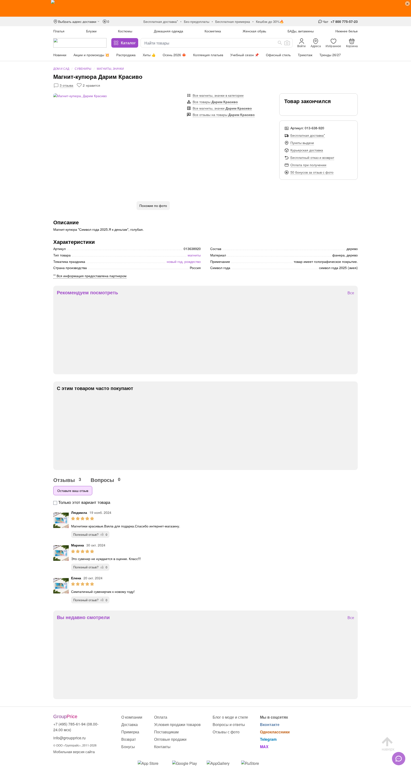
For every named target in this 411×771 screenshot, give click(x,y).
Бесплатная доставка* (307, 135)
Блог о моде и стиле (230, 717)
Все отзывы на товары (224, 114)
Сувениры (83, 68)
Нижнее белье (346, 31)
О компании (131, 717)
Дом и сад (61, 68)
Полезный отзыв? (90, 534)
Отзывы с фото (226, 732)
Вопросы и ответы (229, 724)
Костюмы (125, 31)
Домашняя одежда (168, 31)
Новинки (59, 54)
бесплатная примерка (232, 21)
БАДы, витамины (301, 31)
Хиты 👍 (149, 54)
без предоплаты (196, 21)
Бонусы (128, 746)
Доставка (129, 724)
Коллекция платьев (208, 54)
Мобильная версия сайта (74, 751)
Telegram (268, 739)
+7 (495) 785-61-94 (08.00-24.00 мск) (75, 726)
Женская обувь (254, 31)
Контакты (162, 746)
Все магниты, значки (222, 108)
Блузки (91, 31)
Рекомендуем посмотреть (87, 292)
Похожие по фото (153, 205)
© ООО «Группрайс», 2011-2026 (75, 745)
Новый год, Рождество (184, 261)
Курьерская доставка (306, 150)
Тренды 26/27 (330, 54)
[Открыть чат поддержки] (398, 758)
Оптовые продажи (170, 739)
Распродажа (126, 54)
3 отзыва (66, 85)
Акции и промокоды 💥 (91, 54)
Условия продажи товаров (177, 724)
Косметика (213, 31)
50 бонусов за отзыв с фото (311, 172)
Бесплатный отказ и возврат (312, 157)
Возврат (128, 739)
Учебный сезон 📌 (244, 54)
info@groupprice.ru (69, 738)
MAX (264, 746)
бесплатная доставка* (160, 21)
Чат (325, 21)
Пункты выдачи (302, 142)
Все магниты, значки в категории (218, 95)
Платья (58, 31)
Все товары (215, 101)
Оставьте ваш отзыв (72, 490)
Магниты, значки (110, 68)
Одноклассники (275, 732)
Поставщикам (166, 732)
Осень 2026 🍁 (174, 54)
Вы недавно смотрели (83, 617)
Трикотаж (305, 54)
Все (350, 292)
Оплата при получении (308, 164)
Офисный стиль (278, 54)
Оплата (160, 717)
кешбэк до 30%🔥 (270, 21)
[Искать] (280, 42)
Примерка (130, 732)
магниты (194, 255)
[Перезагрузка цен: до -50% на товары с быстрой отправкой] (205, 8)
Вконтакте (269, 724)
